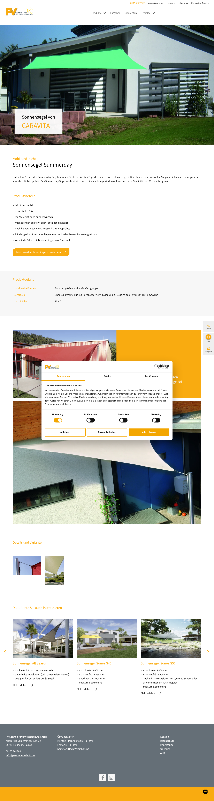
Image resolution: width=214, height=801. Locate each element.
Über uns (183, 3)
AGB (162, 753)
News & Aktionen (156, 3)
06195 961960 (137, 3)
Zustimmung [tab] (63, 376)
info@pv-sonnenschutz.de (20, 755)
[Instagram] (111, 777)
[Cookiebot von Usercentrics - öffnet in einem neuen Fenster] (156, 367)
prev (6, 653)
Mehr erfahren (20, 685)
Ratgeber (115, 13)
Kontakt (171, 3)
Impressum (166, 745)
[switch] (90, 420)
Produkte (97, 13)
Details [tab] (107, 376)
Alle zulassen (149, 432)
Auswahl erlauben (107, 432)
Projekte (146, 13)
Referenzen (131, 13)
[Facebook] (102, 777)
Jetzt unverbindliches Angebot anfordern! (39, 252)
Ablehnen (65, 432)
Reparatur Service (200, 3)
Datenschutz (167, 741)
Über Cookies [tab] (151, 376)
